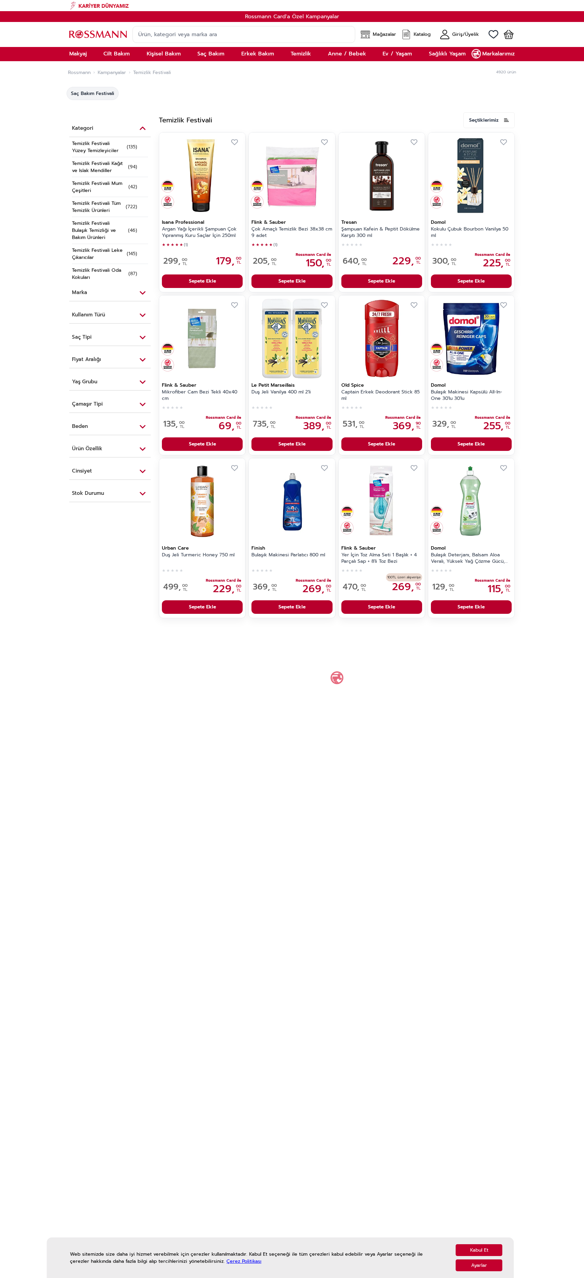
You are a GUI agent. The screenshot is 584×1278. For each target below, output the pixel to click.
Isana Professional (183, 222)
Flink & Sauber (268, 222)
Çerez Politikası (243, 1261)
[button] (505, 34)
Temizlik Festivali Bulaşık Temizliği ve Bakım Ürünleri (94, 230)
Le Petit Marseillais (273, 385)
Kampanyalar (112, 72)
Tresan (349, 222)
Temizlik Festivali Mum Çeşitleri (97, 187)
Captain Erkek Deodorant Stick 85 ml (380, 395)
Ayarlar (479, 1265)
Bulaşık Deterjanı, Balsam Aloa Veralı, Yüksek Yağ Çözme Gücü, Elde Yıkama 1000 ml (468, 558)
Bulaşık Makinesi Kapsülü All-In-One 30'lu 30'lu (466, 395)
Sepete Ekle (202, 281)
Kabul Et (479, 1250)
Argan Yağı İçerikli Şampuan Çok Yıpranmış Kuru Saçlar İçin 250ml (199, 232)
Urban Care (175, 548)
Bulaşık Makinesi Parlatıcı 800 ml (288, 555)
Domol (438, 222)
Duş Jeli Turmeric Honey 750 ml (198, 555)
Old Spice (352, 385)
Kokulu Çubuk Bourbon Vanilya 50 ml (469, 232)
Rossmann (79, 72)
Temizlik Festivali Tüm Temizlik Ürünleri (96, 207)
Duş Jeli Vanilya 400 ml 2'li (281, 392)
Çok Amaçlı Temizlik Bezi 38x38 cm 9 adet (291, 232)
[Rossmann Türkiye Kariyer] (292, 5)
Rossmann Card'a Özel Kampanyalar (292, 17)
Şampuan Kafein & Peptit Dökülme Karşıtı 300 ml (380, 232)
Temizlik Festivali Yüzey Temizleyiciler (95, 147)
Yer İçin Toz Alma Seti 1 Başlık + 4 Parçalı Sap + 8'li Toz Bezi (379, 558)
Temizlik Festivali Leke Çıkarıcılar (97, 254)
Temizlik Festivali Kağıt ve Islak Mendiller (97, 167)
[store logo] (98, 34)
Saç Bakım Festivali (92, 93)
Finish (258, 548)
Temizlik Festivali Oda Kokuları (96, 274)
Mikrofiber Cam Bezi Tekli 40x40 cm (199, 395)
